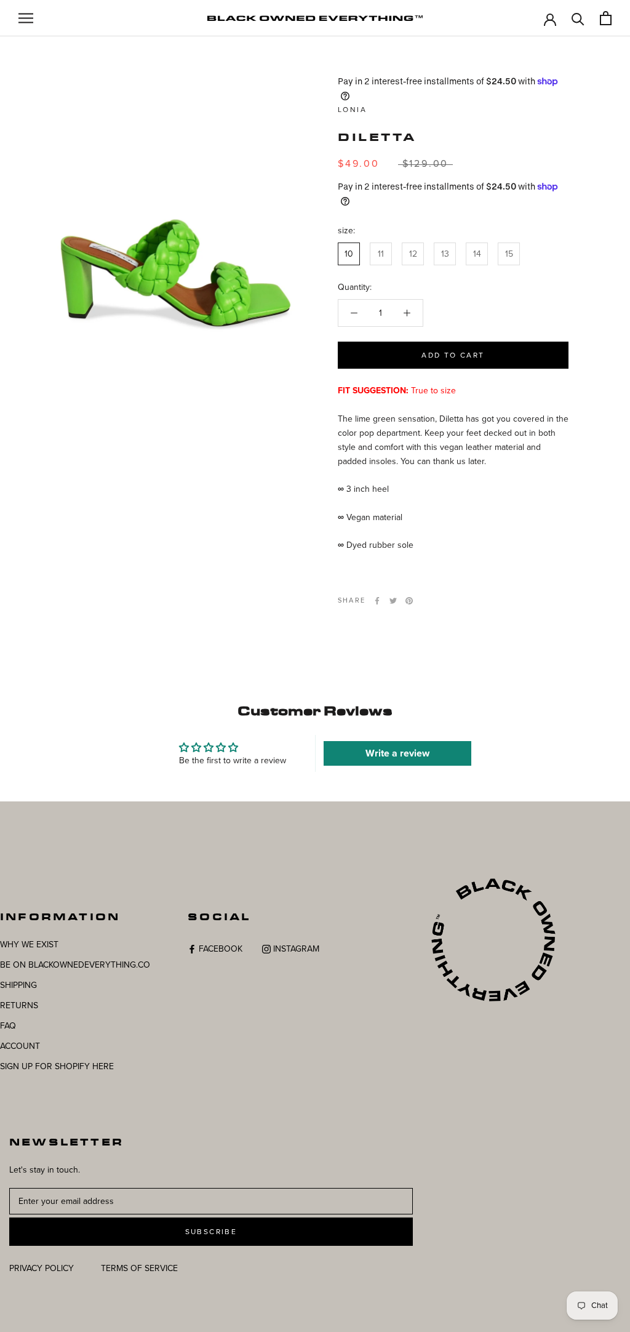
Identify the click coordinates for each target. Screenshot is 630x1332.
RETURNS (19, 1005)
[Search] (578, 18)
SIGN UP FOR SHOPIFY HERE (57, 1066)
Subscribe (211, 1231)
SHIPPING (18, 985)
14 (477, 254)
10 (349, 254)
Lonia (352, 109)
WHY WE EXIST (29, 944)
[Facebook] (377, 600)
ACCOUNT (20, 1046)
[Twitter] (393, 600)
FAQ (8, 1026)
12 (413, 254)
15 (509, 254)
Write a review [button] (397, 753)
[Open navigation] (25, 18)
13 (445, 254)
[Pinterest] (409, 600)
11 (381, 254)
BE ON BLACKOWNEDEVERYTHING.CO (75, 965)
